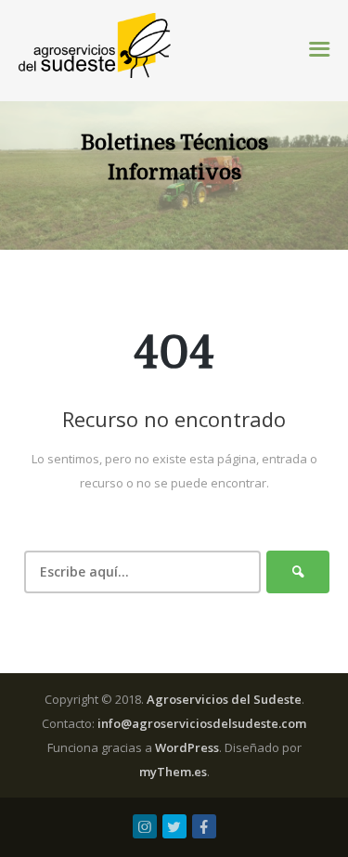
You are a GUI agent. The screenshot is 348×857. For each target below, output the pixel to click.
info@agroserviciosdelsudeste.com (201, 723)
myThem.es (173, 771)
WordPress (187, 747)
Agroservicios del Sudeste (224, 699)
